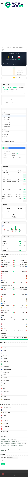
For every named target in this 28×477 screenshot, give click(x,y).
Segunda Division (6, 393)
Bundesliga (5, 355)
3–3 (20, 200)
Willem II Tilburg (7, 138)
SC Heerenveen (7, 126)
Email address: (4, 457)
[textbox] (21, 50)
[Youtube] (14, 475)
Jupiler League (6, 380)
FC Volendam (8, 174)
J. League (5, 377)
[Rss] (9, 475)
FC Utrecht (6, 136)
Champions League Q (7, 369)
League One (5, 383)
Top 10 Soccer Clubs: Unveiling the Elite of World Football (12, 445)
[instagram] (17, 475)
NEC (5, 129)
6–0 (21, 179)
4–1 (20, 196)
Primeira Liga (5, 361)
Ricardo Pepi (5, 243)
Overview (3, 81)
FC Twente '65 (6, 131)
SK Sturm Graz (10, 196)
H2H (15, 81)
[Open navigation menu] (1, 3)
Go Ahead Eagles (7, 114)
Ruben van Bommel (6, 245)
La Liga (4, 347)
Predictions (19, 81)
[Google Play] (18, 475)
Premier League (6, 344)
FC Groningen (6, 119)
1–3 (21, 172)
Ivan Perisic (5, 241)
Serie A (4, 350)
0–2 (21, 183)
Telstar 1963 (6, 133)
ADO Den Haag (7, 139)
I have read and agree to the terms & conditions (11, 460)
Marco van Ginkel (7, 68)
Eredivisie (11, 53)
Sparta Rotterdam (7, 122)
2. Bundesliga (6, 366)
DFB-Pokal (5, 374)
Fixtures (5, 13)
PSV (10, 87)
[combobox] (21, 50)
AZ (4, 112)
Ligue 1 (4, 353)
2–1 (21, 174)
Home (2, 13)
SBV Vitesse (5, 87)
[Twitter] (12, 475)
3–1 (20, 189)
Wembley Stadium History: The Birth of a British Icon (11, 443)
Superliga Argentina (7, 399)
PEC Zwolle (6, 134)
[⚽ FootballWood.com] (14, 4)
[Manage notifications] (3, 474)
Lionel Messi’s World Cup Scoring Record (9, 441)
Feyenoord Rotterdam (8, 117)
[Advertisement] (14, 30)
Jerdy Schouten (19, 77)
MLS (4, 388)
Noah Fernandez (6, 250)
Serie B (4, 364)
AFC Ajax (5, 121)
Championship (6, 372)
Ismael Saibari (20, 70)
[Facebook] (10, 475)
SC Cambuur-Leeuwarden (9, 141)
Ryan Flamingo (5, 247)
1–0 (21, 177)
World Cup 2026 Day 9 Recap (6, 439)
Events (7, 81)
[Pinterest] (13, 475)
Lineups (12, 81)
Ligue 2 (4, 385)
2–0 (21, 181)
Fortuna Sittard (7, 124)
